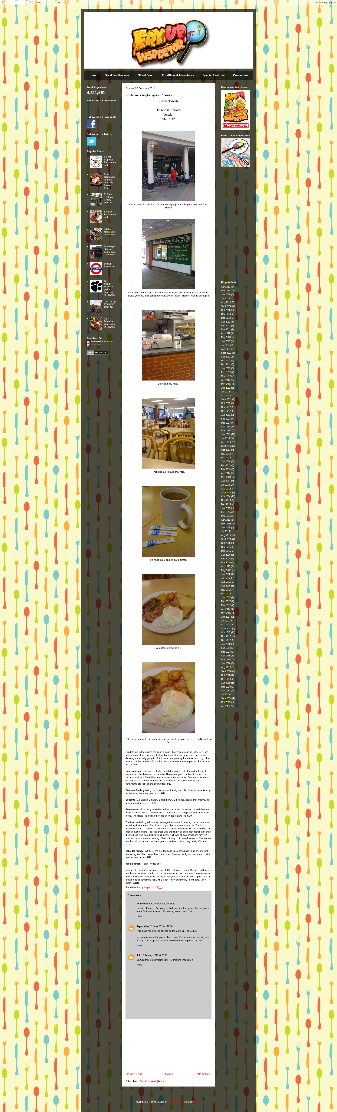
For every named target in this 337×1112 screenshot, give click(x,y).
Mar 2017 (226, 605)
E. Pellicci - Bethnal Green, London (109, 198)
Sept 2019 (226, 698)
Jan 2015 (225, 508)
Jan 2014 (225, 461)
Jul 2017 (225, 620)
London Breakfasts (109, 265)
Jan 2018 (225, 644)
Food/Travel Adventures (178, 75)
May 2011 (226, 337)
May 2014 (226, 477)
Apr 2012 (225, 380)
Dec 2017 (226, 640)
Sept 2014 (226, 492)
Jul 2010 (225, 298)
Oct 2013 (225, 450)
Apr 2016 (225, 566)
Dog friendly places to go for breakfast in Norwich (109, 288)
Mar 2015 (226, 516)
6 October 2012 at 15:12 (163, 903)
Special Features (213, 75)
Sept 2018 (226, 671)
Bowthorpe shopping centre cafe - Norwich (109, 250)
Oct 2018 (225, 675)
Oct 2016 (225, 585)
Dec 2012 (226, 411)
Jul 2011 (225, 345)
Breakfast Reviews (117, 75)
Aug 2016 (226, 582)
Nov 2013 (226, 453)
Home (92, 75)
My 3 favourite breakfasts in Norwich (109, 322)
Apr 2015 (225, 519)
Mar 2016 (226, 562)
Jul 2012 (225, 391)
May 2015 (226, 523)
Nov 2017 (226, 636)
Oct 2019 (225, 702)
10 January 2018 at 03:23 (154, 955)
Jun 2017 (225, 616)
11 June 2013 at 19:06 (161, 926)
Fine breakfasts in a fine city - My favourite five (109, 181)
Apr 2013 (225, 426)
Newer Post (133, 1074)
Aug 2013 (226, 442)
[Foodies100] (94, 343)
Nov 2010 (226, 314)
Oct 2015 (225, 543)
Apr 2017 (225, 609)
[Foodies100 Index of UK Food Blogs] (101, 341)
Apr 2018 (225, 655)
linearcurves (174, 1102)
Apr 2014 (225, 473)
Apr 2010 (225, 286)
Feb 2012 (226, 372)
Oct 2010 (225, 310)
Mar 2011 (225, 329)
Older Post (204, 1074)
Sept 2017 (226, 628)
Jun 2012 (225, 387)
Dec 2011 (226, 364)
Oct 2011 (225, 356)
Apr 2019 (225, 690)
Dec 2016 (226, 593)
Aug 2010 (226, 302)
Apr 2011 (225, 333)
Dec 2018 (226, 679)
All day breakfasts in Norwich (109, 232)
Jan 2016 (225, 554)
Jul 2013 (225, 438)
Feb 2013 (226, 418)
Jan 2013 (225, 415)
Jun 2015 (225, 527)
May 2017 (226, 613)
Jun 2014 (225, 481)
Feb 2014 (226, 465)
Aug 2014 (226, 488)
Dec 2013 (226, 457)
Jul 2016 (225, 578)
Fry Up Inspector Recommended (110, 161)
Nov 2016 (226, 589)
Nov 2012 (226, 407)
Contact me (240, 75)
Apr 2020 (225, 706)
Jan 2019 (225, 683)
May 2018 (226, 659)
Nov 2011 (226, 360)
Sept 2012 (226, 399)
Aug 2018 (226, 667)
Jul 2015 (225, 531)
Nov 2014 (226, 500)
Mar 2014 (226, 469)
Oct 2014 (225, 496)
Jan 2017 (225, 597)
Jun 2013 (225, 434)
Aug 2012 (226, 395)
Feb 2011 (225, 325)
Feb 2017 (226, 601)
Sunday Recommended (110, 214)
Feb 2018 (226, 648)
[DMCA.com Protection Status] (97, 354)
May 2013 (226, 430)
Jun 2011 (225, 341)
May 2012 (226, 384)
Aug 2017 (226, 624)
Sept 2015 (226, 539)
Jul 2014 (225, 485)
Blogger (198, 1102)
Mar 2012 (226, 376)
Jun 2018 (225, 663)
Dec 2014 (226, 504)
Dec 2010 (226, 318)
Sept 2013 (226, 446)
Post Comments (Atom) (152, 1081)
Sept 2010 (226, 306)
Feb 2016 (226, 558)
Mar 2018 (226, 651)
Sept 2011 (226, 353)
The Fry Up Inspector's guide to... (109, 304)
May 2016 (226, 570)
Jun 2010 (225, 294)
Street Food (146, 75)
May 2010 (226, 290)
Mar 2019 (226, 686)
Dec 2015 (226, 551)
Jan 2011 (225, 321)
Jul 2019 (225, 694)
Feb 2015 (226, 512)
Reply (139, 916)
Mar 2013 (226, 422)
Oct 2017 (225, 632)
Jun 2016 (225, 574)
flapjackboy (143, 926)
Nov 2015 (226, 547)
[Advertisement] (168, 1046)
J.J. (138, 955)
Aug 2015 (226, 535)
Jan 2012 (225, 368)
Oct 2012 (225, 403)
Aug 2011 (226, 349)
